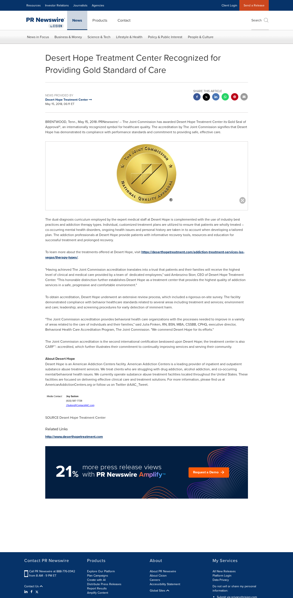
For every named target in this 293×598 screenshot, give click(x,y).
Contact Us (32, 586)
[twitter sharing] (206, 97)
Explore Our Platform (101, 571)
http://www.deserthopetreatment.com (74, 436)
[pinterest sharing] (234, 97)
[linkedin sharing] (215, 97)
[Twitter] (36, 591)
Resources (33, 5)
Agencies (98, 5)
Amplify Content (97, 593)
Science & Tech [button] (99, 36)
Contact (124, 20)
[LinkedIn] (26, 591)
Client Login (229, 5)
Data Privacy (221, 580)
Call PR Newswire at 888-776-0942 (52, 571)
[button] (146, 174)
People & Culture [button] (200, 36)
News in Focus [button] (38, 36)
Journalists (80, 5)
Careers (155, 580)
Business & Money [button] (68, 36)
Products (99, 20)
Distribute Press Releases (104, 584)
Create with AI (96, 580)
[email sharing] (244, 97)
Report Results (97, 588)
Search (256, 20)
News (77, 20)
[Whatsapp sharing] (225, 97)
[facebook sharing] (197, 97)
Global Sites (158, 590)
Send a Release (254, 5)
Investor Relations (57, 5)
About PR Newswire (163, 571)
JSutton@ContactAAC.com (80, 405)
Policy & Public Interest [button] (165, 36)
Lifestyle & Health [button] (129, 36)
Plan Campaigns (97, 575)
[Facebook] (31, 591)
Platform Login (222, 575)
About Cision (158, 575)
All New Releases (224, 571)
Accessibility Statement (165, 584)
